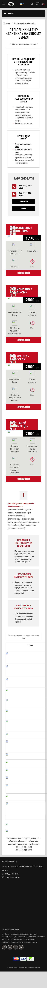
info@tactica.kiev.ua (12, 877)
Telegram (23, 201)
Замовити (23, 273)
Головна (7, 23)
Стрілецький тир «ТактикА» (24, 23)
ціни (27, 545)
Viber (23, 208)
